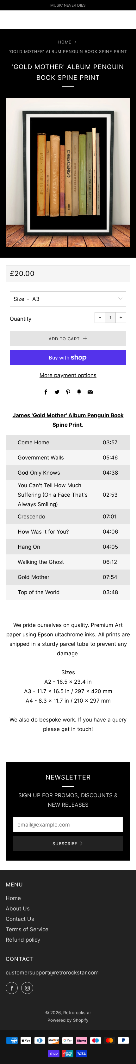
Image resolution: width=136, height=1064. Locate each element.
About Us (18, 908)
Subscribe (65, 843)
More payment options (68, 375)
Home (64, 42)
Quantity (20, 319)
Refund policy (23, 940)
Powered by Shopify (68, 1020)
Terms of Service (27, 929)
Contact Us (20, 919)
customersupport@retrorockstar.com (52, 972)
